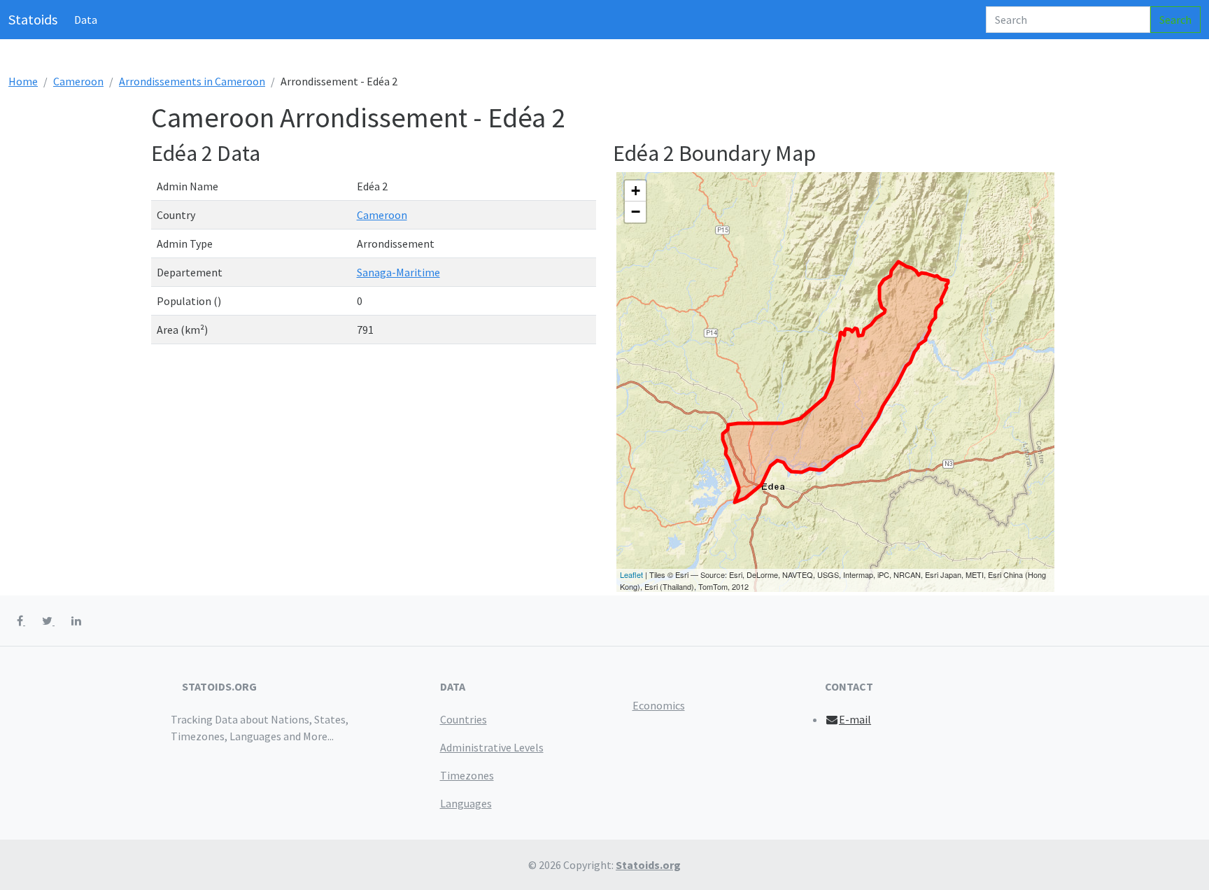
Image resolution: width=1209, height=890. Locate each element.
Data (85, 20)
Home (23, 81)
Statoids (32, 19)
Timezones (467, 775)
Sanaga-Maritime (398, 272)
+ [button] (635, 190)
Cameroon (78, 81)
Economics (658, 705)
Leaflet (631, 574)
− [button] (635, 211)
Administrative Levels (492, 747)
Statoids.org (648, 865)
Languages (466, 803)
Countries (463, 719)
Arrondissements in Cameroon (192, 81)
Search (1175, 20)
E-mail (855, 719)
